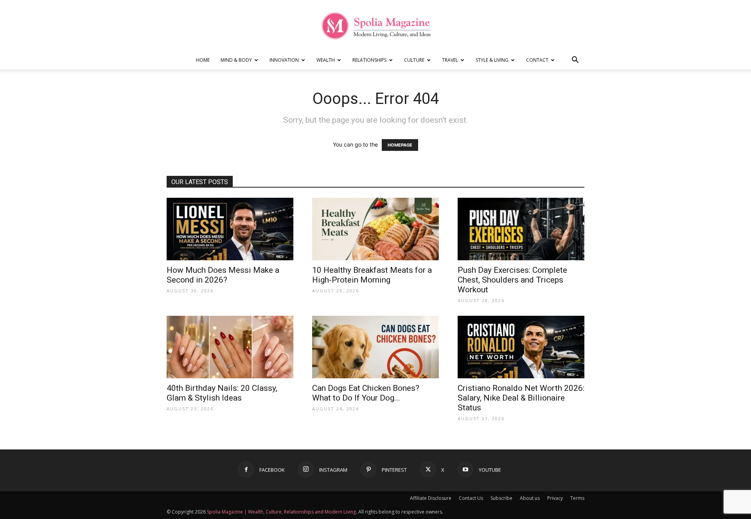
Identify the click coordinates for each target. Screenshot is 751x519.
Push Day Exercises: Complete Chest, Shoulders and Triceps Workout (512, 279)
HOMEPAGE (400, 145)
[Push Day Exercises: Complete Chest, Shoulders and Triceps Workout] (521, 229)
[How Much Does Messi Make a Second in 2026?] (230, 229)
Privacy (555, 498)
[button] (575, 60)
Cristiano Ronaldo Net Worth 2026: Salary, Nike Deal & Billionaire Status (521, 397)
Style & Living (492, 60)
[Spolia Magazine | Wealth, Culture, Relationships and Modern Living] (375, 25)
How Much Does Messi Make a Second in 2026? (223, 275)
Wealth (325, 60)
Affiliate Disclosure (430, 498)
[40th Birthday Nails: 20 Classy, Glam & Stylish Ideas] (230, 347)
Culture (414, 60)
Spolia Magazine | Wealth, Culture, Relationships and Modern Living (281, 511)
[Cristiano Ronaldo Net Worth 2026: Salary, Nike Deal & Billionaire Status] (521, 347)
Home (203, 60)
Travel (450, 60)
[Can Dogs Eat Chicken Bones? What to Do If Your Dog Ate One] (375, 347)
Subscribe (501, 498)
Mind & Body (236, 60)
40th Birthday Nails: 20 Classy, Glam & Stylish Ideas (222, 393)
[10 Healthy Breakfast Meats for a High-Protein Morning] (375, 229)
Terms (577, 498)
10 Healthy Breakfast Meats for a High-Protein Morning (372, 275)
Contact (537, 60)
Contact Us (471, 498)
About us (530, 498)
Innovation (284, 60)
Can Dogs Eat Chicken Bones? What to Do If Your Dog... (365, 393)
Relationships (369, 60)
